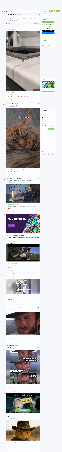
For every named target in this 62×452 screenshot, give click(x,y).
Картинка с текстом (22, 297)
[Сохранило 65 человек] (11, 270)
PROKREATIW (11, 345)
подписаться (51, 128)
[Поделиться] (14, 100)
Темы (33, 11)
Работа (9, 336)
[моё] (8, 265)
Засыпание (27, 169)
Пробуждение (21, 169)
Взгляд (33, 94)
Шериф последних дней (12, 275)
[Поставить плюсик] (4, 26)
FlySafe (10, 103)
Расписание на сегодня (12, 105)
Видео (34, 206)
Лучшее (15, 11)
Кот (10, 94)
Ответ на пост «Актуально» (13, 307)
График (11, 336)
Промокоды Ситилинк (45, 147)
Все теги (17, 20)
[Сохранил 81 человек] (11, 391)
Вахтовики (14, 336)
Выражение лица (29, 94)
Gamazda (31, 206)
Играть (48, 91)
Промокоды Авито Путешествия (46, 148)
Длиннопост (32, 265)
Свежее (19, 11)
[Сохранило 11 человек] (11, 175)
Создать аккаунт (48, 24)
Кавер (8, 206)
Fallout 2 (11, 297)
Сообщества (27, 11)
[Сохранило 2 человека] (11, 342)
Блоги (31, 11)
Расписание (13, 169)
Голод (24, 169)
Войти (58, 11)
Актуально (9, 347)
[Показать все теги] (35, 94)
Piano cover (14, 206)
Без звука (33, 336)
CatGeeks (10, 235)
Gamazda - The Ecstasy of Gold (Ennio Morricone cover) (19, 180)
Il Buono (9, 416)
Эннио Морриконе (19, 206)
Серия (10, 181)
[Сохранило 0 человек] (11, 302)
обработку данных (48, 131)
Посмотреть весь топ (45, 119)
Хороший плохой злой (20, 94)
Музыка (25, 94)
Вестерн (14, 265)
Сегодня (17, 169)
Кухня (12, 94)
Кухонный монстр (11, 28)
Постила (43, 149)
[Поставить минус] (4, 29)
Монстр (15, 94)
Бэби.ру (43, 151)
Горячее (12, 11)
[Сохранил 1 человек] (11, 211)
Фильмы (11, 265)
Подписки (22, 11)
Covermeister (11, 178)
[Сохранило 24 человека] (11, 100)
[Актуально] (20, 307)
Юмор (8, 94)
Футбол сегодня (44, 150)
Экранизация (21, 265)
